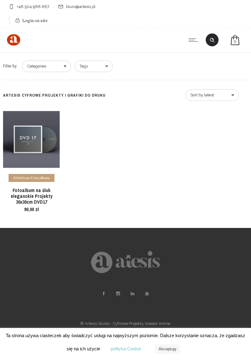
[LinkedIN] (132, 293)
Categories (36, 66)
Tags (84, 66)
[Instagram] (118, 293)
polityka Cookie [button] (126, 348)
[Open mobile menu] (195, 40)
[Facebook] (103, 293)
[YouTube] (146, 293)
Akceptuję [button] (167, 349)
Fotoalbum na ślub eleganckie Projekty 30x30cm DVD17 (31, 196)
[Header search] (212, 40)
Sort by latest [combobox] (202, 95)
